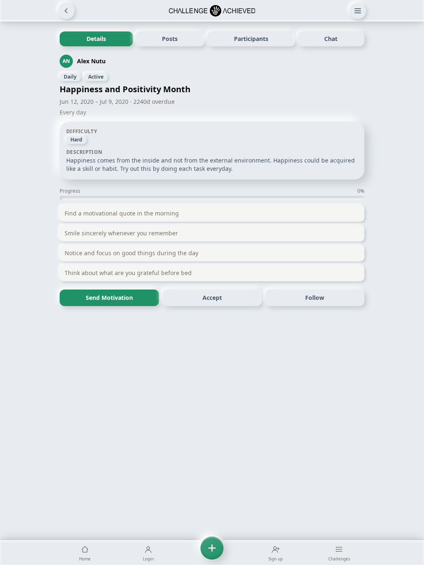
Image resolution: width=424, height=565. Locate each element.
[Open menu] (357, 10)
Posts (170, 39)
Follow (314, 298)
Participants (251, 39)
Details (96, 39)
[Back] (66, 10)
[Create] (212, 552)
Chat (330, 39)
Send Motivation (109, 298)
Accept (212, 298)
